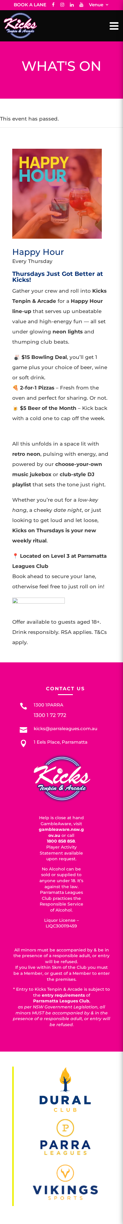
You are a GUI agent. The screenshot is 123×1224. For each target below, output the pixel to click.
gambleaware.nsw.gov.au (61, 832)
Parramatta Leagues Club (61, 1001)
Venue (96, 4)
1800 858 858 (61, 841)
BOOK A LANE (30, 4)
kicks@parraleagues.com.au (65, 728)
